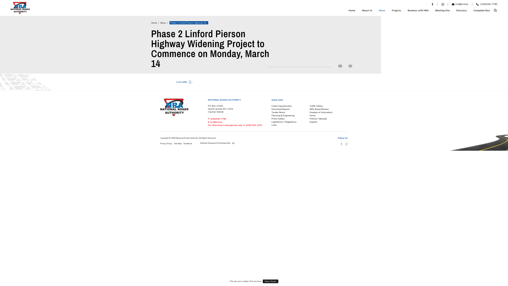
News (382, 10)
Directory (461, 10)
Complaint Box (481, 10)
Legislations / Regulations (283, 121)
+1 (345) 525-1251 (252, 125)
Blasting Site (442, 10)
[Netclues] (233, 143)
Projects (396, 10)
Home (352, 10)
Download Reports (280, 109)
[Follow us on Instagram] (443, 4)
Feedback (188, 143)
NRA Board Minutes (319, 109)
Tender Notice (278, 112)
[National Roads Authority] (20, 7)
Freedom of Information (321, 112)
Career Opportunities (281, 106)
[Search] (495, 10)
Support (313, 121)
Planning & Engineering (283, 115)
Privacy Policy (166, 143)
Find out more (255, 281)
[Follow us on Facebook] (432, 4)
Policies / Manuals (318, 118)
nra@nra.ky (461, 4)
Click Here (181, 82)
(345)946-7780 (488, 4)
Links (274, 125)
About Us (367, 10)
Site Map (178, 143)
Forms (313, 115)
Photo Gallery (278, 118)
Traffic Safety (316, 106)
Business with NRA (418, 10)
